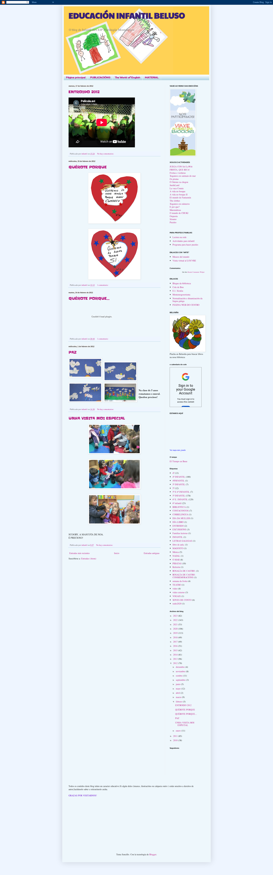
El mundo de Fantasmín (180, 197)
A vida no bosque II (179, 194)
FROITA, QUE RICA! (180, 169)
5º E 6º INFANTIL (181, 491)
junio (178, 684)
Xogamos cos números (180, 203)
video (175, 588)
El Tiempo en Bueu (178, 461)
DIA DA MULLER (181, 518)
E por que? (174, 206)
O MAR (176, 559)
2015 (175, 650)
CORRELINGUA (180, 514)
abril (178, 692)
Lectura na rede (179, 237)
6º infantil (177, 503)
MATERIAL (152, 77)
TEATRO (177, 584)
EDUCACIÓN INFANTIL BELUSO (127, 15)
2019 (175, 632)
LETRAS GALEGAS (182, 540)
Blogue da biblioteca (182, 283)
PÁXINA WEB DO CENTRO (186, 304)
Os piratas (174, 179)
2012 (175, 663)
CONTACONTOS (181, 510)
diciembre (180, 666)
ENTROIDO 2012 (84, 91)
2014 (175, 654)
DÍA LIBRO (178, 521)
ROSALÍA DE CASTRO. (184, 570)
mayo (178, 688)
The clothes (175, 200)
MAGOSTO (178, 548)
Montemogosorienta (181, 294)
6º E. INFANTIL (180, 499)
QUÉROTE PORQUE (88, 167)
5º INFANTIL (179, 495)
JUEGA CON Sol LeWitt (181, 166)
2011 (175, 735)
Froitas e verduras (178, 172)
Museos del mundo (181, 256)
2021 (175, 624)
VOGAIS (177, 596)
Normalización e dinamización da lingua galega (187, 300)
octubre (179, 675)
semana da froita (180, 581)
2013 (175, 658)
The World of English (127, 77)
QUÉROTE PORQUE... (89, 298)
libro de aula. (178, 544)
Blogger (152, 854)
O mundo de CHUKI (179, 212)
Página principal (75, 77)
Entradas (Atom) (88, 558)
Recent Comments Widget (196, 272)
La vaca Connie (177, 188)
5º (173, 488)
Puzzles (173, 222)
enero (178, 730)
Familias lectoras (180, 533)
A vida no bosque (177, 191)
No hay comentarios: (105, 153)
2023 (175, 615)
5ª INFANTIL (179, 484)
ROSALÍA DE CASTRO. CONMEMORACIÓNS (184, 576)
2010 (175, 740)
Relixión (176, 567)
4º (173, 472)
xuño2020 (177, 603)
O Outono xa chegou (179, 182)
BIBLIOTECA (179, 506)
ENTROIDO (178, 525)
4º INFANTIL (179, 476)
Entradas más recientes (79, 553)
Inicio (116, 553)
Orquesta (174, 216)
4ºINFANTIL (179, 480)
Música (176, 552)
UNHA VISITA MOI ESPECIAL (97, 418)
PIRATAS (177, 563)
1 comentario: (103, 285)
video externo (179, 592)
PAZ (72, 352)
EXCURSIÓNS (179, 529)
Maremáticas (175, 209)
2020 (175, 628)
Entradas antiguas (151, 553)
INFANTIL (178, 536)
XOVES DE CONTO (182, 599)
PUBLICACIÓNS (100, 77)
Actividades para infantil (183, 240)
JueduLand (174, 185)
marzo (179, 697)
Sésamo (173, 219)
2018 (175, 637)
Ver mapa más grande (178, 450)
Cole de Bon (178, 287)
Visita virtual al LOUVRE (184, 260)
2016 (175, 645)
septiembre (181, 679)
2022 (175, 619)
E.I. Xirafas (178, 290)
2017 (175, 641)
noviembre (181, 671)
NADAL (176, 555)
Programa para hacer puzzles (185, 244)
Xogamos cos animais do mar (183, 175)
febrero (179, 701)
